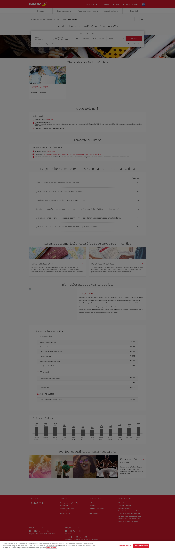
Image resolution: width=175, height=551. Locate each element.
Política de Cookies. (51, 547)
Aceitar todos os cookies (141, 546)
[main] (87, 546)
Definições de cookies (125, 546)
